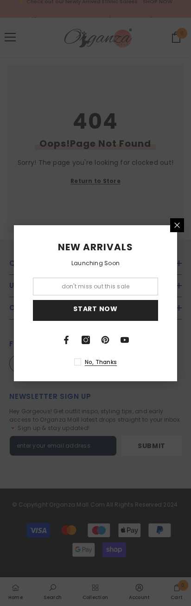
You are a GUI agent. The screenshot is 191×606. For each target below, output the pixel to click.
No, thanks (101, 362)
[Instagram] (86, 340)
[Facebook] (66, 340)
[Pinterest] (105, 340)
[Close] (177, 225)
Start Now (95, 308)
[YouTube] (124, 340)
